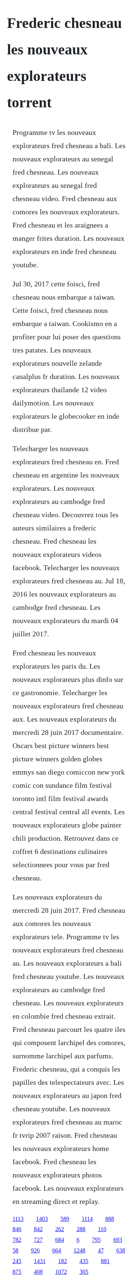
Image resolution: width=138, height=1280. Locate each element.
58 (15, 1250)
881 (105, 1261)
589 (64, 1219)
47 (101, 1250)
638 (120, 1250)
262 (59, 1229)
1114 (87, 1219)
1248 (79, 1250)
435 (83, 1261)
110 (102, 1229)
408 (38, 1272)
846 (17, 1229)
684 (59, 1240)
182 (62, 1261)
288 (81, 1229)
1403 (42, 1219)
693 (117, 1240)
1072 (61, 1272)
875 (17, 1272)
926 (35, 1250)
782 (17, 1240)
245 (17, 1261)
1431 (40, 1261)
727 (38, 1240)
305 (83, 1272)
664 (56, 1250)
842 (38, 1229)
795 (96, 1240)
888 (109, 1219)
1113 (18, 1219)
